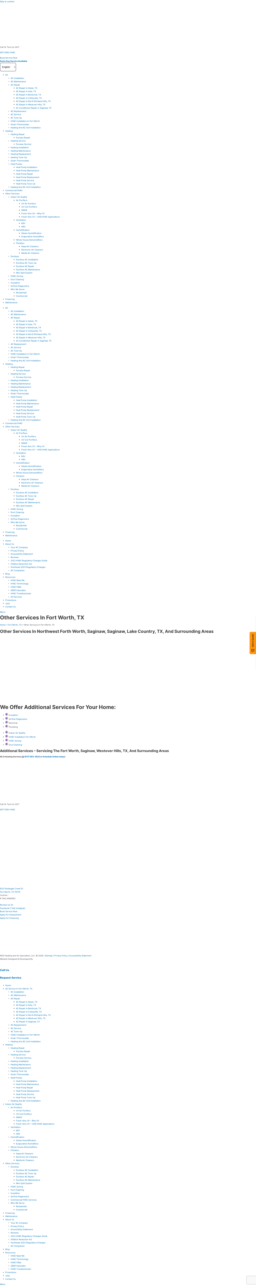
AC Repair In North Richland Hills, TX (33, 101)
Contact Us (10, 606)
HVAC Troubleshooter (21, 593)
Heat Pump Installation (26, 167)
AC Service (16, 114)
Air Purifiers (21, 200)
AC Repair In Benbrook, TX (28, 94)
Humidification (23, 230)
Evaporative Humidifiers (32, 236)
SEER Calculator (18, 590)
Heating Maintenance (21, 151)
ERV (23, 223)
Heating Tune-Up (19, 157)
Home (8, 540)
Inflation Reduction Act (21, 564)
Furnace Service (23, 144)
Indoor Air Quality (19, 197)
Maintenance (11, 302)
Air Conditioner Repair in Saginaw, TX (33, 108)
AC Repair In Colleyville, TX (29, 98)
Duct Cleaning (17, 279)
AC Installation (17, 78)
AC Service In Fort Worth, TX (18, 988)
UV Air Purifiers (28, 203)
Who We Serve (18, 289)
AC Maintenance (18, 81)
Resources (10, 577)
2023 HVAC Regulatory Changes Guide (29, 560)
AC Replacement (18, 111)
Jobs (7, 603)
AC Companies (18, 570)
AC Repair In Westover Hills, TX (30, 104)
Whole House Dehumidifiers (29, 240)
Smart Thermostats (20, 124)
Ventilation (21, 220)
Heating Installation (20, 147)
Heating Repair (18, 134)
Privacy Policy (17, 550)
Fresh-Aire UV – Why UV (33, 213)
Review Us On (7, 905)
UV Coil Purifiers (29, 207)
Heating (9, 131)
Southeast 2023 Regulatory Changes (28, 567)
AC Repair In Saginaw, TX (28, 1021)
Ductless (15, 256)
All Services (16, 597)
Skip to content (7, 1)
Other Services (12, 193)
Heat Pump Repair (24, 174)
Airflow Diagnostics (20, 286)
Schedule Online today (54, 756)
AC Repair (15, 85)
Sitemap (49, 955)
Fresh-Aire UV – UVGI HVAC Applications (40, 217)
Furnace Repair (23, 137)
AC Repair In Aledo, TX (26, 88)
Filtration (20, 243)
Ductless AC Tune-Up (26, 263)
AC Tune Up (16, 117)
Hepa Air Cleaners (30, 246)
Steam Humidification (31, 233)
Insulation (15, 283)
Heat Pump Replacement (27, 177)
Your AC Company (19, 547)
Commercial (21, 296)
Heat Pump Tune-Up (25, 183)
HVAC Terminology (19, 583)
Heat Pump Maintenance (27, 170)
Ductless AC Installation (27, 259)
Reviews (15, 557)
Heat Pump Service (25, 180)
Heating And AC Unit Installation (26, 127)
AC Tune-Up (16, 1031)
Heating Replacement (21, 154)
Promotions (10, 600)
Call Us (4, 970)
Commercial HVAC (14, 190)
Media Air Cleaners (30, 253)
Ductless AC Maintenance (28, 269)
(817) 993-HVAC (7, 52)
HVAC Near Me (18, 580)
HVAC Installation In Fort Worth (25, 121)
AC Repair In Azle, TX (26, 91)
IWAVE (24, 210)
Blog (7, 573)
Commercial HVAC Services (24, 1200)
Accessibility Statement (22, 554)
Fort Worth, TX (15, 625)
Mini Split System (24, 273)
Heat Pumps (16, 164)
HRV (23, 226)
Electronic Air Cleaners (32, 249)
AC (6, 75)
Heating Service (18, 141)
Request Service (10, 977)
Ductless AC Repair (25, 266)
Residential (21, 292)
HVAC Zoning (17, 276)
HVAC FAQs (16, 587)
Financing (10, 299)
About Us (9, 544)
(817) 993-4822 (32, 756)
